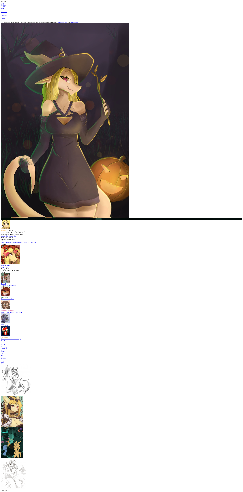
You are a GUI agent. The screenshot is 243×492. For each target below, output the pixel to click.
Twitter (3, 236)
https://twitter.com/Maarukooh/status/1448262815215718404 (19, 242)
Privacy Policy (74, 22)
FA (15, 236)
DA (7, 236)
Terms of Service (62, 22)
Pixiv (11, 236)
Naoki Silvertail (5, 265)
